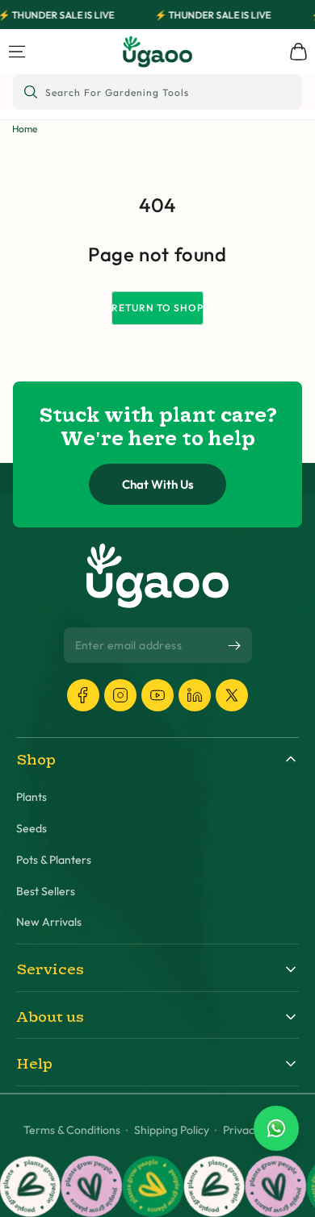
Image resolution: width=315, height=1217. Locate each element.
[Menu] (17, 51)
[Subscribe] (234, 646)
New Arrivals (49, 922)
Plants (31, 797)
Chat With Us (158, 484)
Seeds (31, 829)
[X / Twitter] (232, 695)
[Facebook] (83, 695)
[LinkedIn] (194, 695)
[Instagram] (120, 695)
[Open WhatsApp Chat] (276, 1128)
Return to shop (157, 308)
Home (24, 129)
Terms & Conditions (71, 1130)
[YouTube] (157, 695)
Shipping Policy (171, 1130)
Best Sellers (45, 891)
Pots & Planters (53, 860)
